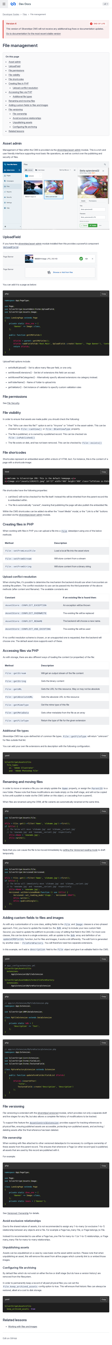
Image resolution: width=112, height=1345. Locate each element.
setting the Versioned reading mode (80, 850)
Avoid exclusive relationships (27, 118)
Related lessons (16, 131)
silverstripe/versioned (48, 1113)
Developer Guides (11, 14)
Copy (104, 294)
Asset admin (15, 61)
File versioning (16, 109)
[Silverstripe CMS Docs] (21, 4)
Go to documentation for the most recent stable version (33, 33)
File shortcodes (16, 79)
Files (25, 14)
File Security (13, 403)
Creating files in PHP (19, 83)
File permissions (16, 70)
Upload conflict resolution (25, 87)
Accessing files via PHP (20, 92)
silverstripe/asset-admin (69, 150)
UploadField (14, 66)
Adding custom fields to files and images (28, 105)
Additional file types (22, 96)
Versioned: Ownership (18, 1213)
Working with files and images (22, 1326)
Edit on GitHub (10, 1338)
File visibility (14, 74)
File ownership (20, 113)
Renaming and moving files (22, 100)
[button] (56, 676)
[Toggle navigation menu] (4, 4)
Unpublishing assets (22, 122)
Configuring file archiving (25, 126)
